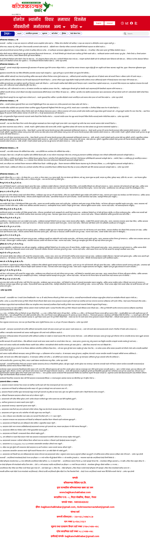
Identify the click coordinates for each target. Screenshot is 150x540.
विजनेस (80, 19)
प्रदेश (74, 26)
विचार (49, 19)
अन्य (57, 26)
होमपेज (18, 19)
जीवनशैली (21, 26)
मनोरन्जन (41, 26)
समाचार (64, 19)
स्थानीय (34, 19)
